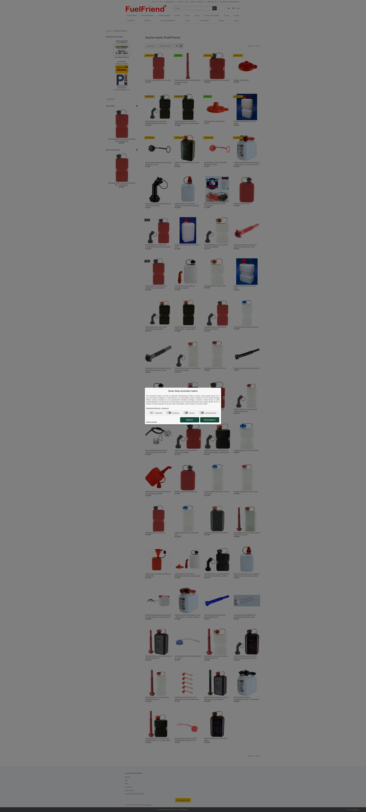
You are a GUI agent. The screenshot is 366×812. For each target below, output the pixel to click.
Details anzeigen (151, 422)
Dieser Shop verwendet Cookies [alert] (183, 391)
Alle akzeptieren (210, 420)
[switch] (152, 413)
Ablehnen (189, 420)
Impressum (165, 408)
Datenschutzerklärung (153, 408)
